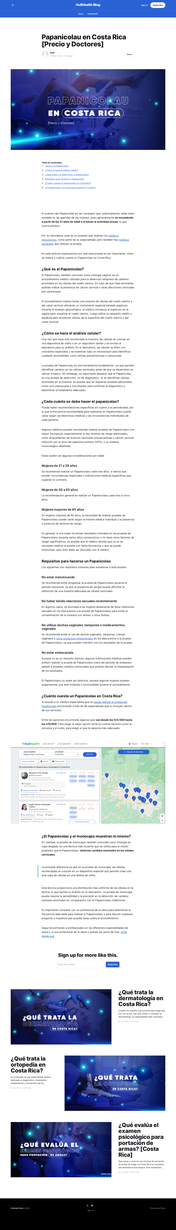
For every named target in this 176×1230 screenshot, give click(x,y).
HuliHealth (93, 13)
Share (129, 54)
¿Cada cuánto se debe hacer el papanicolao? (67, 174)
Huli (52, 52)
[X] (87, 1206)
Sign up (90, 1210)
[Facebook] (92, 1206)
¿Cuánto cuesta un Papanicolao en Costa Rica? (68, 183)
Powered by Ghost (157, 1208)
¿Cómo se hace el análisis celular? (61, 170)
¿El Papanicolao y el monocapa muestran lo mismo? (70, 187)
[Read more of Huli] (45, 54)
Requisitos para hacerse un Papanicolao (65, 179)
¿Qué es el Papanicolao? (57, 166)
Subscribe (158, 5)
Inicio (80, 13)
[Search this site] (13, 5)
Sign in (144, 5)
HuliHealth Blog (88, 4)
